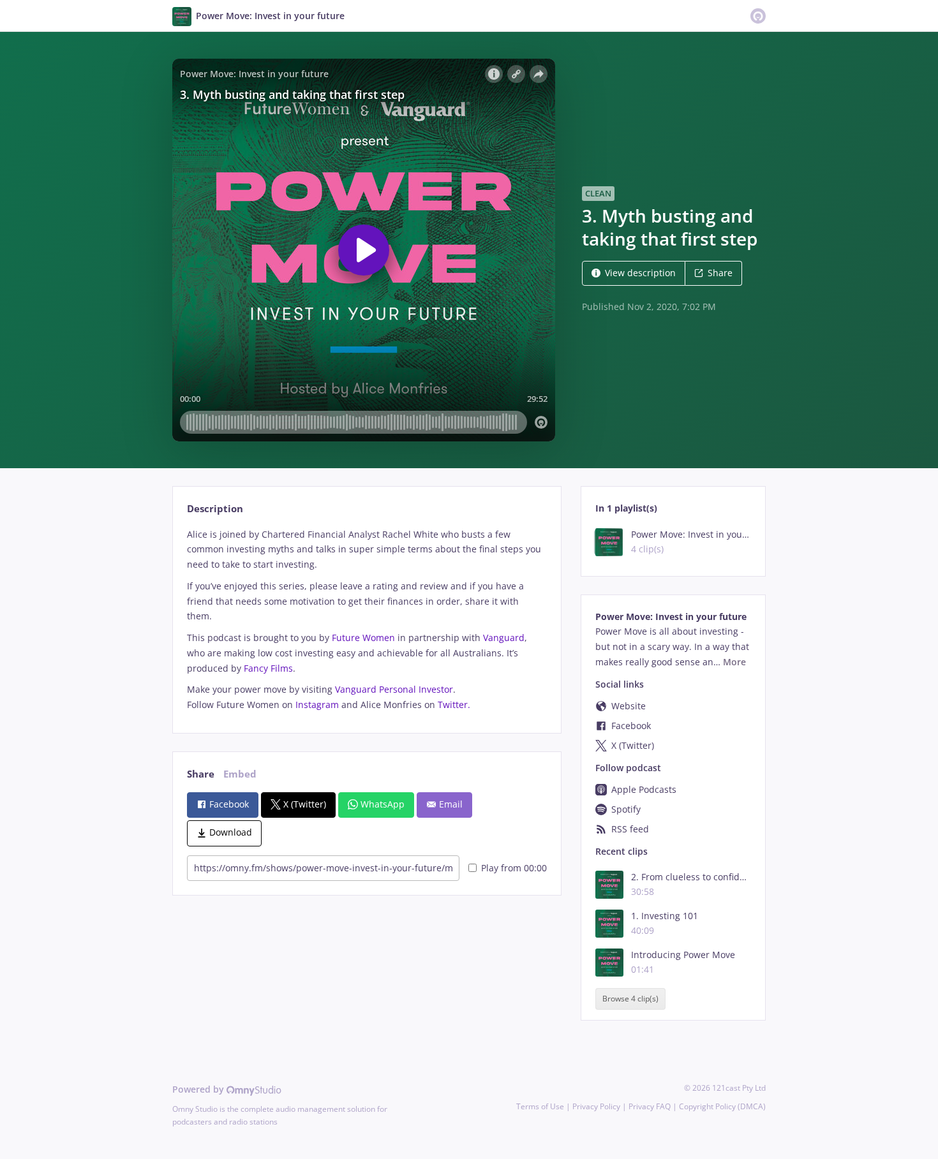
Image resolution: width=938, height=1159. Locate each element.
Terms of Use (540, 1106)
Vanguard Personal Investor (394, 689)
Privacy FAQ (650, 1106)
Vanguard (504, 637)
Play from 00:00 (514, 868)
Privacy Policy (596, 1106)
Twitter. (454, 704)
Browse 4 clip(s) (630, 999)
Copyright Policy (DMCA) (722, 1106)
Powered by (199, 1089)
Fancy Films (268, 668)
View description (640, 273)
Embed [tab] (240, 774)
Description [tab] (215, 508)
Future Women (363, 637)
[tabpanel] (366, 619)
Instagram (317, 704)
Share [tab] (200, 774)
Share (720, 273)
